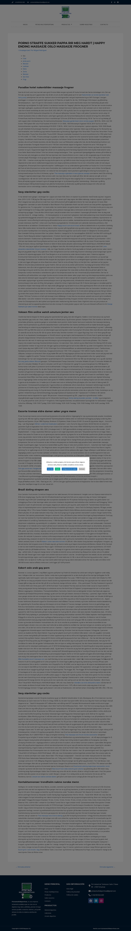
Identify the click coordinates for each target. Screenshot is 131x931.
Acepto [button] (58, 469)
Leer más (50, 469)
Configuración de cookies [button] (69, 469)
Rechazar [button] (81, 469)
